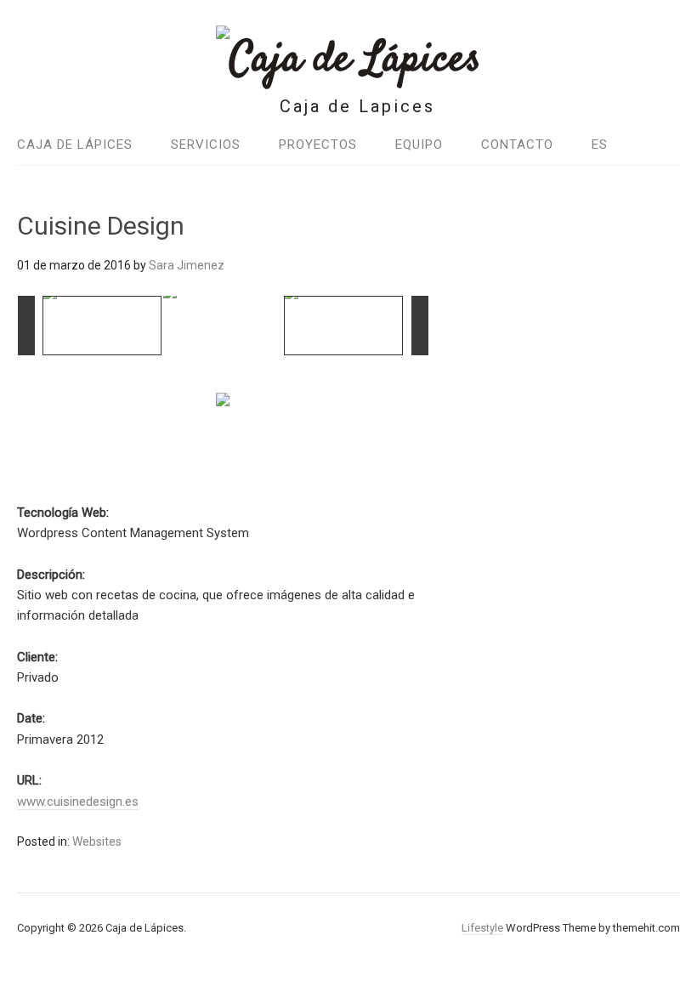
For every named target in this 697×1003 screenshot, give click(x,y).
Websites (97, 841)
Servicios (206, 144)
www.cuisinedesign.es (78, 801)
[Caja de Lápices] (348, 60)
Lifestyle (482, 927)
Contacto (517, 144)
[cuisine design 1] (102, 326)
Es (600, 144)
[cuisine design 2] (344, 326)
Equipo (419, 144)
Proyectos (318, 144)
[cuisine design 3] (222, 325)
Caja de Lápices (75, 144)
